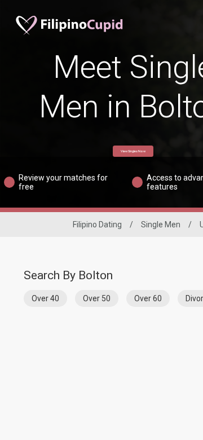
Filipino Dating (97, 224)
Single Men (160, 224)
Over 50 (97, 298)
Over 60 (148, 298)
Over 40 (45, 298)
